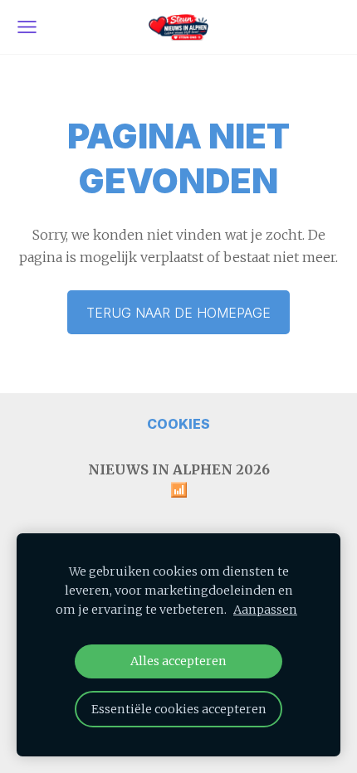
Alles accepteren (178, 661)
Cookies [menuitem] (178, 424)
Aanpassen (265, 609)
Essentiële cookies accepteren (179, 709)
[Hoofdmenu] (27, 27)
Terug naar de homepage (178, 312)
